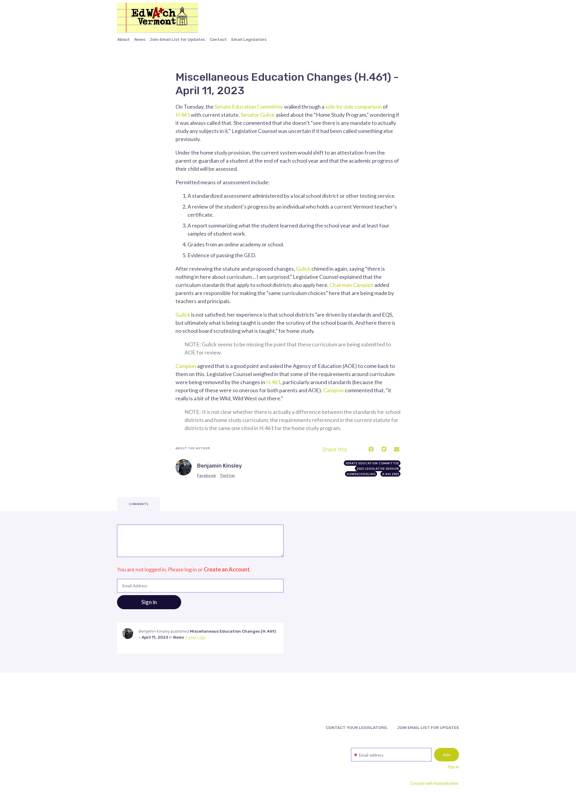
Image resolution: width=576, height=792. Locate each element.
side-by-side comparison (353, 106)
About (123, 39)
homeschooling (361, 474)
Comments (138, 504)
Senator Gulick (258, 114)
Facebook (206, 475)
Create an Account (227, 569)
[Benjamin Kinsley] (184, 467)
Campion (186, 366)
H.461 (183, 114)
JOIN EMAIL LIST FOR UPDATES (428, 727)
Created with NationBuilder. (434, 783)
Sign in (453, 766)
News (139, 39)
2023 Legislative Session (378, 468)
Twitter (227, 475)
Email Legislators (248, 39)
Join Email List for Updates (177, 39)
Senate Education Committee (248, 106)
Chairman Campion (351, 285)
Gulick (303, 268)
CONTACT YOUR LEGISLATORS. (357, 727)
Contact (218, 39)
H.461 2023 (390, 474)
